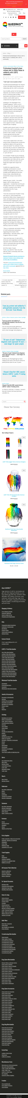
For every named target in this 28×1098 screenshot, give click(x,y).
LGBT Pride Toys (6, 1070)
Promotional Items (6, 685)
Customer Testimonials (7, 627)
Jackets (3, 733)
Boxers (3, 793)
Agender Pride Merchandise (9, 664)
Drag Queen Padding (7, 1016)
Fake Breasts (5, 937)
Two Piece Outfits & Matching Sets (10, 752)
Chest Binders (5, 929)
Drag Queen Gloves (7, 1004)
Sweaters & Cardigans (7, 749)
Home (4, 13)
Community (10, 66)
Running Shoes (5, 823)
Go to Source (6, 270)
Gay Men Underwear (7, 789)
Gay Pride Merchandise (7, 652)
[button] (25, 45)
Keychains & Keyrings (7, 702)
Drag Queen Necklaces (7, 1014)
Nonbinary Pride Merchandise (9, 673)
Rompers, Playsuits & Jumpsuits (10, 740)
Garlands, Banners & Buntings (9, 840)
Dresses (4, 724)
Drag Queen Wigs (6, 1019)
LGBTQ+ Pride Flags (7, 1072)
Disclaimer (4, 628)
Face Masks (5, 726)
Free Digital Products (7, 1085)
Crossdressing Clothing (7, 723)
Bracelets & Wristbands (8, 697)
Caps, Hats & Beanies (7, 721)
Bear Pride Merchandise (8, 668)
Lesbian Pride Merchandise (8, 654)
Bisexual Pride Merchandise (9, 656)
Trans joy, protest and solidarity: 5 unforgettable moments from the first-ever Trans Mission (14, 307)
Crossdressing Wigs (7, 952)
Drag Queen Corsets (7, 968)
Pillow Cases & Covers (7, 913)
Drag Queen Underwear (8, 983)
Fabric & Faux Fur (6, 906)
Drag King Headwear (7, 1038)
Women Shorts (5, 781)
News (21, 66)
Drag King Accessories (7, 1027)
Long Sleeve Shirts (6, 766)
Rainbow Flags (5, 845)
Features (12, 317)
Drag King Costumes (7, 1036)
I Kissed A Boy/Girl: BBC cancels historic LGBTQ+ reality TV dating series (14, 373)
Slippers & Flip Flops (7, 828)
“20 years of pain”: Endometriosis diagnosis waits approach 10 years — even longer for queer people (14, 341)
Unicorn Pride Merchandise (8, 676)
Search (24, 38)
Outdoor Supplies (6, 859)
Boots (3, 822)
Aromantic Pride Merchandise (9, 666)
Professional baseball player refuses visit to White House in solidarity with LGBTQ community (13, 264)
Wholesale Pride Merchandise (9, 688)
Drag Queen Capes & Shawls (9, 966)
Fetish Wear (5, 728)
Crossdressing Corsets (7, 942)
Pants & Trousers (6, 738)
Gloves (3, 730)
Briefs (3, 791)
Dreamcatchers (5, 905)
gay (22, 77)
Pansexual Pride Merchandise (9, 674)
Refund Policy (5, 633)
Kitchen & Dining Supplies (8, 908)
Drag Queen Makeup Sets (8, 1009)
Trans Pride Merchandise (8, 657)
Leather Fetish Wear (7, 1053)
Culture (8, 317)
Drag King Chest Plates (7, 1033)
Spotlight (16, 351)
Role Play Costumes (7, 923)
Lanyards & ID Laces (7, 847)
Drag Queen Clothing (7, 964)
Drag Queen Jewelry (7, 1007)
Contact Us (16, 14)
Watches (4, 709)
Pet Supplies (5, 1073)
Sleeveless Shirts (6, 769)
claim (8, 250)
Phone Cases (5, 706)
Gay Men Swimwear (7, 806)
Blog (24, 13)
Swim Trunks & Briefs (7, 813)
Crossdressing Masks (7, 946)
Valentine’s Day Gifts (7, 888)
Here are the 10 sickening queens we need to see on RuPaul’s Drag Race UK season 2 (21, 283)
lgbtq (19, 78)
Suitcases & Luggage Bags (8, 861)
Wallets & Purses (6, 862)
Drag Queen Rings (6, 1017)
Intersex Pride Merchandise (8, 661)
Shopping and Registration (8, 616)
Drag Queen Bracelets (7, 995)
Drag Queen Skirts (6, 980)
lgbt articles (9, 78)
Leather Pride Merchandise (8, 671)
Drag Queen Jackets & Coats (9, 976)
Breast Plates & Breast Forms (9, 963)
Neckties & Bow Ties (7, 737)
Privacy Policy (5, 630)
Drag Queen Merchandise (8, 978)
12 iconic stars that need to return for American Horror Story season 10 (7, 282)
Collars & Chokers (6, 1056)
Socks (3, 743)
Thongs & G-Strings (7, 796)
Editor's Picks (16, 66)
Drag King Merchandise (7, 1041)
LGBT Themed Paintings (8, 910)
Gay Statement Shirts (7, 760)
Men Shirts (4, 762)
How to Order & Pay (7, 615)
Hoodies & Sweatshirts (7, 731)
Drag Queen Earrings (7, 1000)
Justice (16, 317)
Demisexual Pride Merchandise (9, 669)
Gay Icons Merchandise (7, 1067)
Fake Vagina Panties (7, 939)
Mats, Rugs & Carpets (7, 912)
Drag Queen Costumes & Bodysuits (11, 969)
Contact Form (5, 644)
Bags (3, 855)
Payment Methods (6, 613)
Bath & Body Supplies (7, 900)
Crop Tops (4, 767)
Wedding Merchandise (7, 889)
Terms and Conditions (7, 632)
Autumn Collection (6, 871)
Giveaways (4, 683)
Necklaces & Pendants (7, 704)
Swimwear (4, 750)
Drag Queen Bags (6, 993)
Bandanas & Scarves (7, 718)
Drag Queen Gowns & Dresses (9, 973)
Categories (7, 46)
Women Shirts (5, 764)
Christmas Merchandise (8, 886)
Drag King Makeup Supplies (8, 1039)
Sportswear (4, 745)
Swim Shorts (5, 811)
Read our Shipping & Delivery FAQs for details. (14, 4)
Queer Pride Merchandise (8, 659)
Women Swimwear (6, 808)
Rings (3, 707)
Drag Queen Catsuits (7, 971)
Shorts (3, 742)
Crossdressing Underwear (8, 944)
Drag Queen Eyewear (7, 1002)
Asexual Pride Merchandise (8, 662)
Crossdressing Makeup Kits (8, 947)
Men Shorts (5, 779)
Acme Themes (18, 1097)
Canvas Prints (5, 901)
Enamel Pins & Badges (7, 701)
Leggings (4, 735)
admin (17, 77)
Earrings (4, 699)
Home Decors (5, 898)
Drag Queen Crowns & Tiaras (9, 998)
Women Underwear (7, 798)
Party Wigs (4, 844)
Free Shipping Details (7, 611)
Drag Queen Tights (6, 981)
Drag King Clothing (6, 1034)
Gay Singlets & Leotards (8, 927)
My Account (21, 17)
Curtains (4, 903)
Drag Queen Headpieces (8, 1005)
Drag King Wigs (5, 1045)
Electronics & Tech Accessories (9, 1065)
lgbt (4, 78)
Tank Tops (4, 771)
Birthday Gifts (5, 884)
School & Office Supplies (8, 1075)
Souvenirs (4, 687)
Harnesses (4, 1055)
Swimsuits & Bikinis (6, 810)
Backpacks (4, 857)
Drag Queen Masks (6, 1010)
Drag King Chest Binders (8, 1031)
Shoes (3, 827)
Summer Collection (6, 874)
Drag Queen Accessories (8, 991)
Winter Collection (6, 876)
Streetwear (4, 747)
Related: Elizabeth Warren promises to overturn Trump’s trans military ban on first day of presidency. (13, 257)
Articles (5, 66)
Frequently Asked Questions (9, 625)
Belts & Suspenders (7, 719)
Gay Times (6, 267)
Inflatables (4, 842)
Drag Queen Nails (6, 1012)
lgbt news (14, 78)
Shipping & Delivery (12, 13)
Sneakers (4, 825)
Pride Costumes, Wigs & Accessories (11, 838)
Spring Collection (6, 872)
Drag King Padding (6, 1043)
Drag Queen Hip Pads (7, 975)
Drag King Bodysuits (7, 1029)
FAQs (20, 13)
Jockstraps (4, 794)
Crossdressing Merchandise (9, 949)
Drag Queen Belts (6, 997)
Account (10, 14)
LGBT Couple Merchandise (8, 1068)
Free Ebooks (5, 1087)
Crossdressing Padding (7, 951)
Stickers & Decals (6, 915)
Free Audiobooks (6, 1084)
